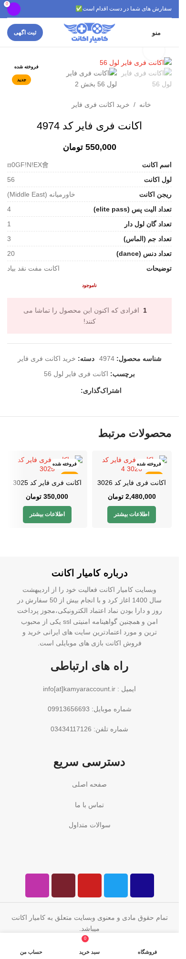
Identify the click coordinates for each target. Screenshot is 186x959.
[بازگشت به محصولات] (24, 104)
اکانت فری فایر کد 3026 (131, 482)
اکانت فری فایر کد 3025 (47, 482)
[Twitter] (116, 885)
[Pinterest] (63, 885)
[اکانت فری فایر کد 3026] (132, 464)
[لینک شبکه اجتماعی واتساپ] (75, 390)
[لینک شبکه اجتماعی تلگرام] (63, 390)
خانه (145, 104)
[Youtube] (90, 885)
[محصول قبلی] (35, 104)
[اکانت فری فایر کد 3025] (47, 464)
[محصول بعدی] (13, 104)
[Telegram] (142, 885)
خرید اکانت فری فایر (101, 104)
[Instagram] (37, 885)
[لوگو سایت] (89, 32)
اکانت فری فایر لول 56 (76, 374)
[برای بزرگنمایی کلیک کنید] (154, 50)
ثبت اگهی (25, 32)
